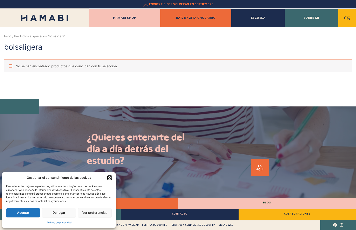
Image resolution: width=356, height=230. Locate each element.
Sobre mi (311, 18)
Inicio (8, 36)
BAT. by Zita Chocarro (196, 18)
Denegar (59, 213)
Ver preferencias (94, 213)
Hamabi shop (124, 18)
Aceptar (23, 213)
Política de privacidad (59, 222)
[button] (110, 178)
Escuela (258, 18)
